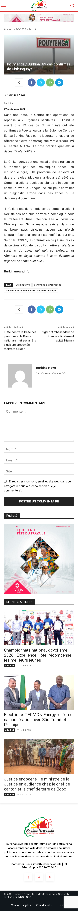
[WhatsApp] (50, 82)
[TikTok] (39, 877)
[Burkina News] (20, 376)
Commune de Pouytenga (47, 284)
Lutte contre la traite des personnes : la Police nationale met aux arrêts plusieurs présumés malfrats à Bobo (20, 340)
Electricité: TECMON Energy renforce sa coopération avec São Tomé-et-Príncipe (38, 719)
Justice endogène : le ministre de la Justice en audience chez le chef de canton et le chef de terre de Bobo (37, 784)
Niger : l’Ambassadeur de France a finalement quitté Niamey (58, 336)
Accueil (8, 29)
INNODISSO (24, 897)
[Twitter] (41, 82)
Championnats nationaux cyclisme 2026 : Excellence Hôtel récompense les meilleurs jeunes (37, 655)
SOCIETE (21, 29)
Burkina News (17, 94)
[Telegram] (59, 82)
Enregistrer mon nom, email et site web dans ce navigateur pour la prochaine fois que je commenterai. (37, 486)
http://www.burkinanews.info (51, 373)
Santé (32, 29)
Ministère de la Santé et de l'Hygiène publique (31, 290)
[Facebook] (32, 82)
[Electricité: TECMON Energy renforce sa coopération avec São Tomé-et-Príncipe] (39, 692)
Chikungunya (23, 284)
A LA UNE (9, 665)
